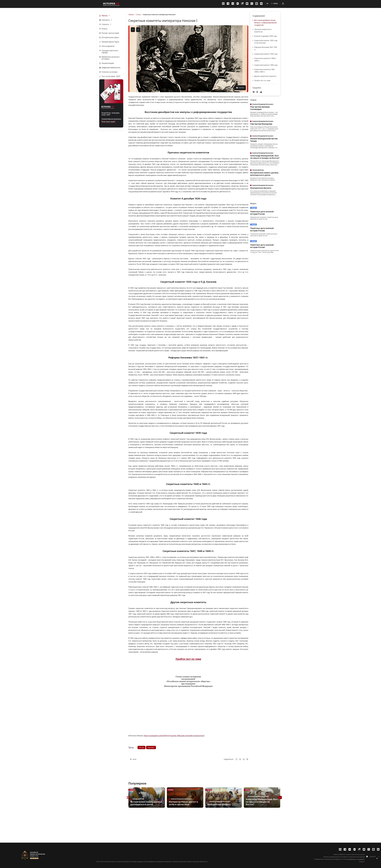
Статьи (138, 14)
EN (267, 3)
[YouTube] (247, 3)
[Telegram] (228, 3)
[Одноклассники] (252, 3)
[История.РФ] (111, 4)
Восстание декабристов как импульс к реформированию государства (265, 22)
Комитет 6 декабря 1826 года (265, 36)
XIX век (141, 747)
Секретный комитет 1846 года (265, 65)
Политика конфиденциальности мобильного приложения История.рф (344, 857)
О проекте (362, 861)
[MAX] (223, 3)
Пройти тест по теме (262, 80)
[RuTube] (242, 3)
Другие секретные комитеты (265, 76)
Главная (131, 14)
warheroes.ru (352, 859)
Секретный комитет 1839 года (265, 54)
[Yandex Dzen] (256, 3)
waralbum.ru (361, 859)
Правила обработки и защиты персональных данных (349, 854)
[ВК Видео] (237, 3)
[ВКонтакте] (233, 3)
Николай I (151, 747)
